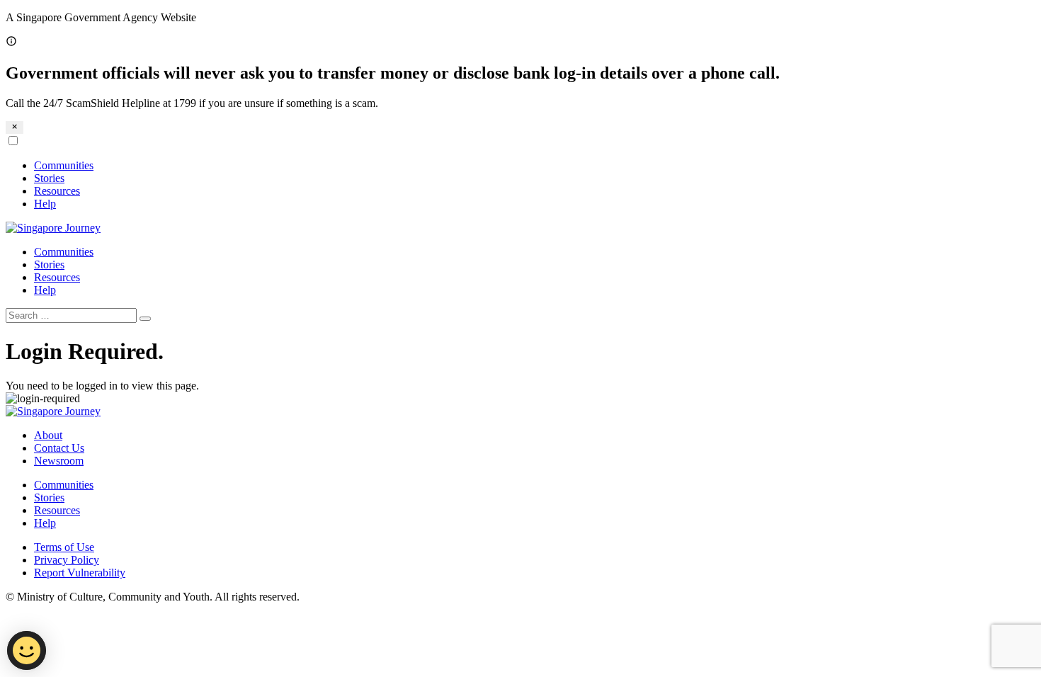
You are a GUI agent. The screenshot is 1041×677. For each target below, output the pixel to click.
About (48, 435)
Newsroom (59, 461)
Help (45, 204)
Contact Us (59, 448)
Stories (49, 178)
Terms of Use (64, 547)
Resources (57, 191)
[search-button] (145, 319)
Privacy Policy (66, 560)
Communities (63, 165)
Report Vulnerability (79, 573)
